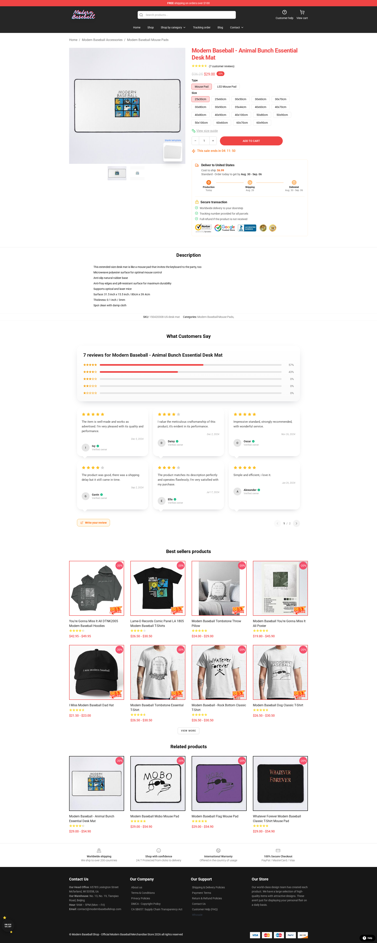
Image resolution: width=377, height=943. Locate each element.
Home (73, 40)
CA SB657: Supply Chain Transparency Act (156, 909)
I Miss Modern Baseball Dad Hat (91, 705)
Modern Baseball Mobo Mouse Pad (154, 816)
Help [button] (370, 938)
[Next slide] (179, 106)
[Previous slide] (75, 106)
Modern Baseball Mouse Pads (147, 40)
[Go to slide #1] (117, 173)
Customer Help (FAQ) (205, 909)
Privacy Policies (140, 898)
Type (195, 80)
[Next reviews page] (296, 523)
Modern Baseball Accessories (102, 40)
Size (194, 92)
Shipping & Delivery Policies (208, 887)
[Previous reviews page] (277, 523)
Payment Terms (201, 892)
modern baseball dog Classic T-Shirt (278, 705)
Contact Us (199, 903)
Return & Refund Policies (207, 898)
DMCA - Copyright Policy (146, 903)
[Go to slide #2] (137, 173)
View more (188, 730)
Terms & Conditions (143, 892)
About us (136, 887)
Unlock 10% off (8, 926)
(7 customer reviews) (221, 66)
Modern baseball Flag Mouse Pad (215, 816)
